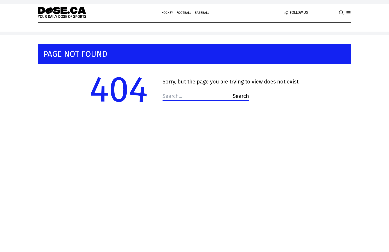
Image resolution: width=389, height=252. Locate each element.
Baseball (202, 13)
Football (183, 13)
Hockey (167, 13)
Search (241, 96)
